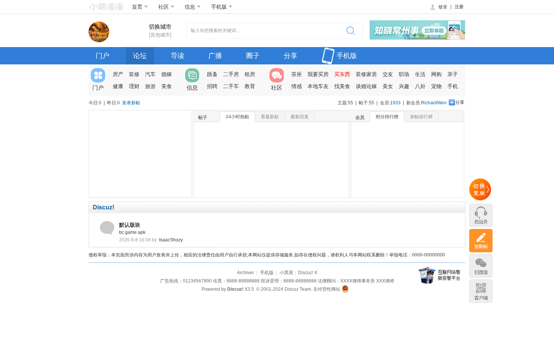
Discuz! (103, 207)
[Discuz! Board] (106, 7)
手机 (452, 86)
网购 (436, 74)
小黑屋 (286, 272)
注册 (459, 6)
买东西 (342, 74)
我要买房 (318, 74)
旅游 (150, 86)
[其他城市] (160, 35)
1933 (395, 102)
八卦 (420, 86)
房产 (118, 74)
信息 (190, 7)
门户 (102, 55)
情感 (296, 86)
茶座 (296, 74)
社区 (163, 7)
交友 (388, 74)
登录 (442, 7)
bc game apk (132, 232)
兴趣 (404, 86)
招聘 (212, 86)
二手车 (231, 86)
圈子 (253, 55)
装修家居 (366, 74)
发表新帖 (131, 102)
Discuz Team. (298, 289)
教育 (250, 86)
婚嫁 (166, 74)
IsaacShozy (171, 240)
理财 (134, 86)
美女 (388, 86)
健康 (118, 86)
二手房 (231, 74)
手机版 (219, 7)
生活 (420, 74)
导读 (177, 55)
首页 (137, 7)
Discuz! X (307, 272)
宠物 (436, 86)
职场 (404, 74)
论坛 (140, 55)
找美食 (342, 86)
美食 (166, 86)
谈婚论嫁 (366, 86)
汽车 (150, 74)
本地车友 (318, 86)
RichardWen (434, 102)
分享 (290, 55)
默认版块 (129, 225)
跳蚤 (212, 74)
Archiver (245, 272)
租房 (250, 74)
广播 (215, 55)
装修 (134, 74)
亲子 (452, 74)
